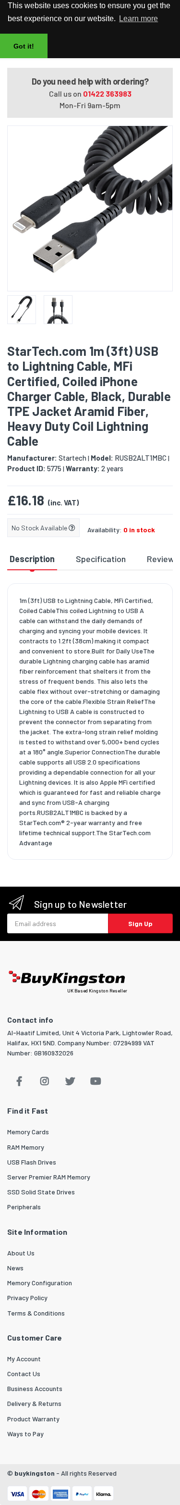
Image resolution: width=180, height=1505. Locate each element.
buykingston (34, 1473)
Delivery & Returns (34, 1403)
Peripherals (24, 1207)
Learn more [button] (138, 18)
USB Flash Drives (31, 1162)
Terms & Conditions (36, 1313)
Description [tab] (32, 558)
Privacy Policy (27, 1297)
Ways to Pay (25, 1434)
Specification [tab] (101, 558)
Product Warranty (33, 1419)
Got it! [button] (23, 46)
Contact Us (23, 1373)
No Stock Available (40, 528)
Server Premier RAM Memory (48, 1177)
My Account (24, 1358)
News (15, 1268)
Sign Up (140, 923)
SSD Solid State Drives (41, 1192)
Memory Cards (28, 1132)
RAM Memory (25, 1147)
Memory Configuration (39, 1283)
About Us (21, 1253)
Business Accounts (34, 1388)
